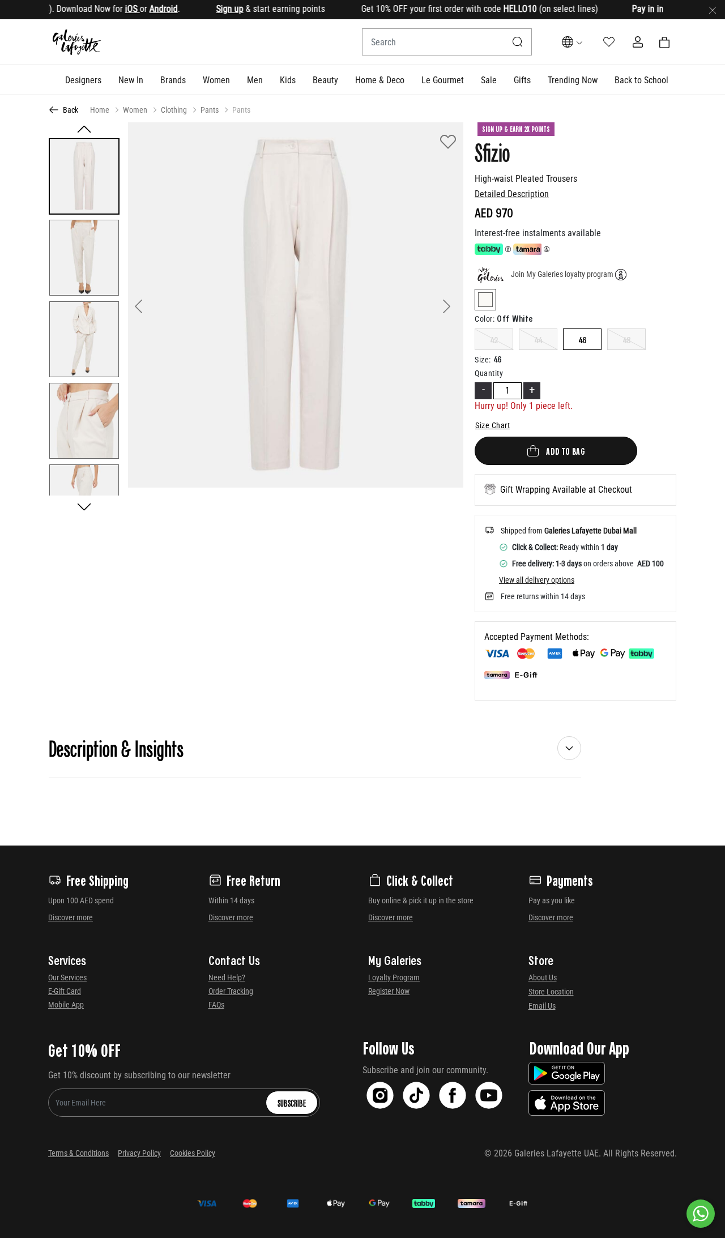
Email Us (542, 1005)
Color (484, 318)
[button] (83, 80)
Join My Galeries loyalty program (562, 274)
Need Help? (226, 977)
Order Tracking (230, 991)
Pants (210, 109)
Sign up (212, 8)
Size (483, 359)
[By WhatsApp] (700, 1213)
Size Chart (492, 425)
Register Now (389, 991)
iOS (115, 8)
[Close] (713, 9)
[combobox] (447, 42)
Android (146, 8)
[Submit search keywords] (518, 42)
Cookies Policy (192, 1153)
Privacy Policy (139, 1153)
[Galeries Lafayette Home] (77, 42)
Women (135, 109)
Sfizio (492, 152)
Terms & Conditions (78, 1153)
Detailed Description (512, 194)
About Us (542, 977)
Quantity (489, 373)
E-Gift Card (64, 991)
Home (99, 109)
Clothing (174, 109)
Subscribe (292, 1102)
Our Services (67, 977)
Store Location (551, 991)
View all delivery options (536, 579)
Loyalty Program (394, 977)
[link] (173, 80)
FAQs (216, 1004)
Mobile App (66, 1004)
